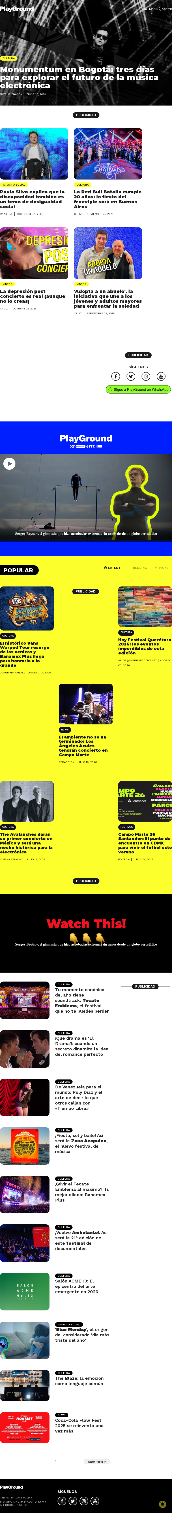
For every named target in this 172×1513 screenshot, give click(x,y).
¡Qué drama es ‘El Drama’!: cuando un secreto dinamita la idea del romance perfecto (82, 1046)
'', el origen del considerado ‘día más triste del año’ (82, 1335)
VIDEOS (7, 284)
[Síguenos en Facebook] (115, 376)
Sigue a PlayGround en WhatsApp (141, 389)
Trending (139, 567)
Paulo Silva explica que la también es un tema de (32, 199)
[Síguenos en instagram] (146, 376)
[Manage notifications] (162, 1504)
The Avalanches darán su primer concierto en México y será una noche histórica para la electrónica (26, 843)
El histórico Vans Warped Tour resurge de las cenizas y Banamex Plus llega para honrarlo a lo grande (24, 654)
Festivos (126, 826)
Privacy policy (21, 1497)
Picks (163, 567)
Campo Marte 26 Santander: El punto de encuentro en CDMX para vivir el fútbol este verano (145, 843)
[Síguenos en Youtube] (161, 376)
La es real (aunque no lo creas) (32, 296)
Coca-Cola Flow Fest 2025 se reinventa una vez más (79, 1426)
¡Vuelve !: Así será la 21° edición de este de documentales (81, 1240)
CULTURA (83, 184)
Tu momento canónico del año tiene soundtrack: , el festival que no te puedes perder (82, 1000)
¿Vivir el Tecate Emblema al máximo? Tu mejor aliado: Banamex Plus (82, 1192)
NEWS (65, 729)
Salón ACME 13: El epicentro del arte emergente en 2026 (76, 1286)
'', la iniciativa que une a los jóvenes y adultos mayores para (108, 299)
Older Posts (95, 1462)
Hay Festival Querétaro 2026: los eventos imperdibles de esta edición (144, 646)
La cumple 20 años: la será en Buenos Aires (108, 199)
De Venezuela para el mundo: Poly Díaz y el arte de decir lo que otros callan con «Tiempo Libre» (78, 1097)
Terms (4, 1497)
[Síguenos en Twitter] (131, 376)
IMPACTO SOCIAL (14, 184)
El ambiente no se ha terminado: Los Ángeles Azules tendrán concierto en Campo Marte (83, 746)
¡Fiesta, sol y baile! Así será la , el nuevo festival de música (81, 1143)
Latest (114, 567)
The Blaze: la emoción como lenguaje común (79, 1380)
